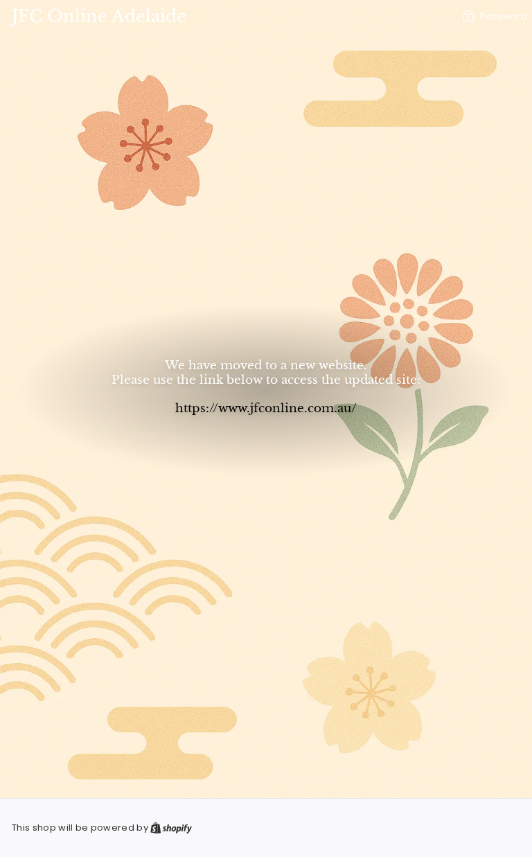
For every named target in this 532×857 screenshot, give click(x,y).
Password (503, 16)
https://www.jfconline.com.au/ (266, 408)
